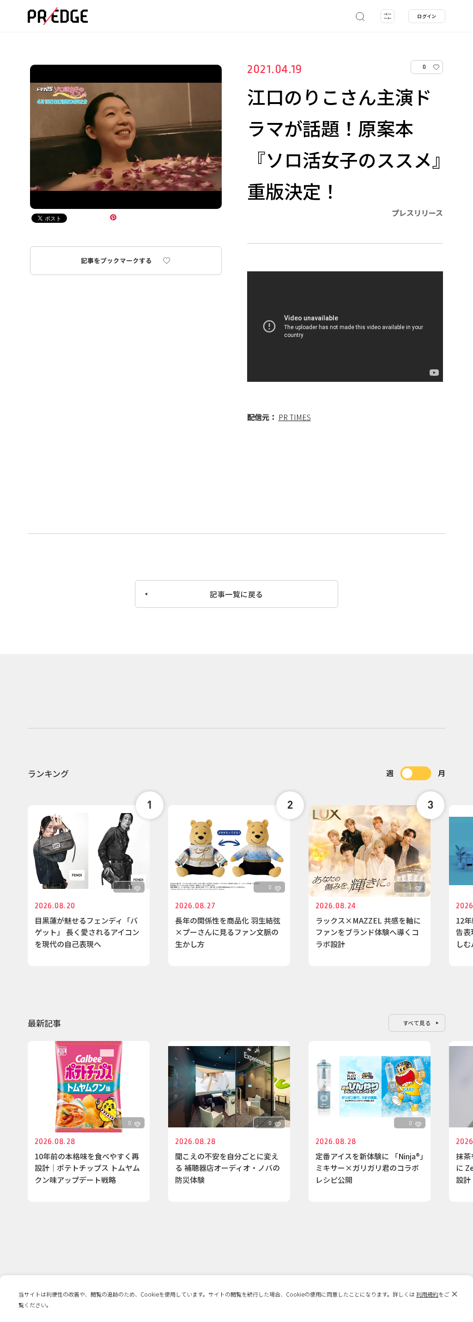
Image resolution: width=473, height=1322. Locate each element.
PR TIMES (295, 416)
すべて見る (417, 1023)
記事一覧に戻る (236, 594)
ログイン (427, 15)
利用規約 (427, 1294)
